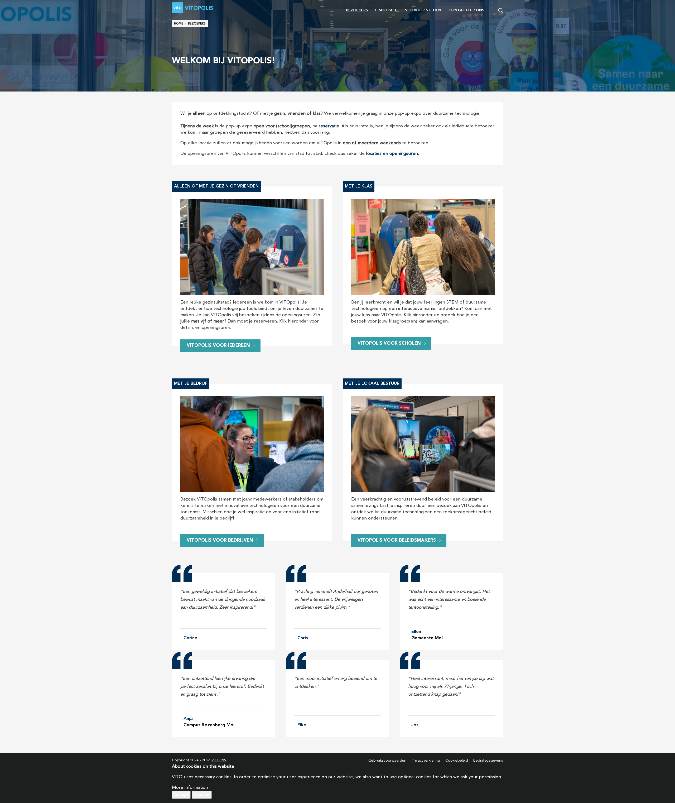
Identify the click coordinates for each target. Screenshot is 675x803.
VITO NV (218, 760)
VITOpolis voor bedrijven (220, 540)
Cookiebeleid (456, 760)
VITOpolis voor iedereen (218, 345)
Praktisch (385, 10)
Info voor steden (422, 10)
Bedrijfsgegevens (488, 760)
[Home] (205, 7)
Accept (181, 794)
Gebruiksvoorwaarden (387, 760)
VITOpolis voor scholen (389, 343)
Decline (202, 794)
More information (190, 787)
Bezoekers (357, 10)
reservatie (329, 126)
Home (178, 23)
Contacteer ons (466, 10)
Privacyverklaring (426, 760)
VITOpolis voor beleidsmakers (397, 540)
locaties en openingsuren (392, 153)
